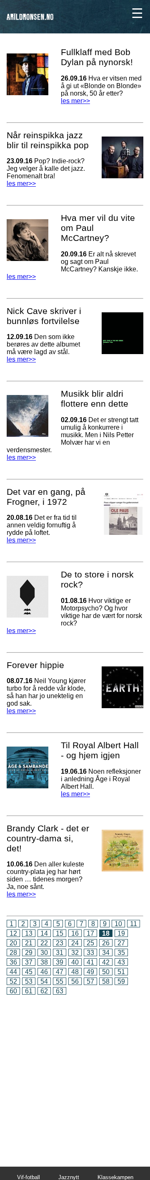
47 (59, 971)
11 (133, 923)
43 (121, 962)
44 (13, 971)
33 (90, 952)
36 (13, 962)
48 (75, 971)
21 (28, 943)
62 (44, 991)
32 (75, 952)
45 (28, 971)
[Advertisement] (75, 1075)
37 (28, 962)
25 (90, 943)
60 (13, 991)
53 (28, 981)
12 (13, 933)
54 (44, 981)
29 (28, 952)
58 (106, 981)
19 (121, 933)
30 (44, 952)
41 (90, 962)
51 (121, 971)
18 (106, 933)
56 (75, 981)
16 (75, 933)
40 (75, 962)
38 (44, 962)
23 (59, 943)
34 (106, 952)
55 (59, 981)
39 (59, 962)
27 (121, 943)
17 (90, 933)
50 (106, 971)
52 (13, 981)
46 (44, 971)
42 (106, 962)
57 (90, 981)
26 (106, 943)
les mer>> (21, 183)
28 (13, 952)
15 (59, 933)
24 (75, 943)
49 (90, 971)
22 (44, 943)
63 (59, 991)
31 (59, 952)
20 (13, 943)
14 (44, 933)
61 (28, 991)
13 (28, 933)
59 (121, 981)
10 (118, 923)
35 (121, 952)
